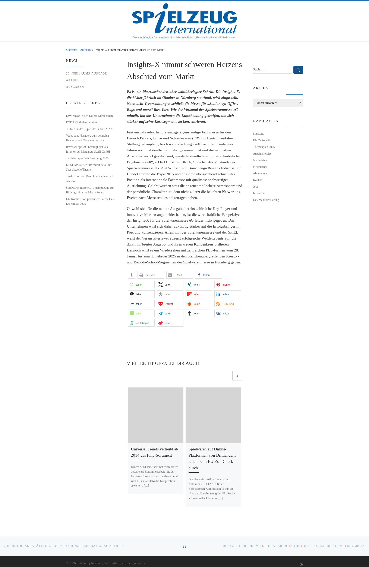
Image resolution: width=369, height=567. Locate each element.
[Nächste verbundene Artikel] (237, 375)
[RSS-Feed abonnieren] (301, 564)
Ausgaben (75, 86)
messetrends (260, 166)
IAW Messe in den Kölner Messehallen (89, 115)
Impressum (259, 193)
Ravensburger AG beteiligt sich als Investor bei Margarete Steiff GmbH (88, 149)
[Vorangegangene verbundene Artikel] (227, 375)
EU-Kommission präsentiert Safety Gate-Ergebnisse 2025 (91, 201)
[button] (131, 275)
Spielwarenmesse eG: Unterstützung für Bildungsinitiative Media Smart (90, 190)
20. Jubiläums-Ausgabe (86, 73)
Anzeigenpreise (262, 153)
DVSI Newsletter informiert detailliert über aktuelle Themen (89, 167)
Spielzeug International (93, 563)
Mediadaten (260, 160)
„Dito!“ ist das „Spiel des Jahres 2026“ (89, 129)
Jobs (255, 186)
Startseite (71, 49)
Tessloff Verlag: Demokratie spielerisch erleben (89, 178)
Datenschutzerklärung (266, 200)
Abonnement (260, 173)
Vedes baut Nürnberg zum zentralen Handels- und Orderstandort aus (87, 138)
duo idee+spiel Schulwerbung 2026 (87, 158)
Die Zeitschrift (262, 140)
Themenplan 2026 (264, 147)
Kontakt (258, 180)
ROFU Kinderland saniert (81, 122)
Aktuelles (85, 49)
